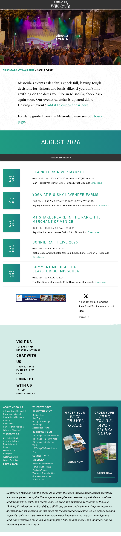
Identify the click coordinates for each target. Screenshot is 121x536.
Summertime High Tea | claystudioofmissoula (55, 269)
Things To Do (10, 70)
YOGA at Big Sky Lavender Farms (65, 195)
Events (6, 447)
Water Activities (10, 457)
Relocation (8, 423)
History (6, 420)
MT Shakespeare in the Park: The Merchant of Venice (66, 219)
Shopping (7, 453)
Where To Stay (41, 407)
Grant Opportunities (41, 476)
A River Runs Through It (14, 411)
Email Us (21, 370)
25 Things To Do (10, 438)
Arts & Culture (25, 70)
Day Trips (37, 418)
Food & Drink (9, 450)
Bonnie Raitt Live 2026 (55, 242)
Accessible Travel (40, 427)
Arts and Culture (11, 441)
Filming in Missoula (41, 466)
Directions (96, 182)
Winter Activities (10, 460)
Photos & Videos (40, 470)
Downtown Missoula (12, 414)
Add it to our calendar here (67, 105)
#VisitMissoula (25, 393)
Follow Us (84, 317)
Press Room (10, 464)
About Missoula (13, 407)
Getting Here (38, 415)
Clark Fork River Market (58, 172)
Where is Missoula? (12, 430)
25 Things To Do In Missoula (45, 435)
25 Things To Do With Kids (44, 438)
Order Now (75, 461)
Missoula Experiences (42, 463)
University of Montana (13, 426)
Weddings (37, 424)
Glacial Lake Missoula (13, 417)
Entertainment (10, 444)
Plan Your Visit (42, 411)
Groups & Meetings (41, 421)
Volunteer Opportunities (43, 473)
